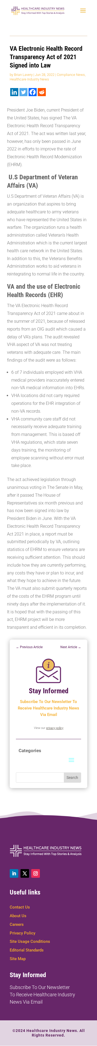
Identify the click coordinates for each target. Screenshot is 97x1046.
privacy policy (54, 728)
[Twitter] (23, 92)
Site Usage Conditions (30, 941)
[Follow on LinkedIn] (14, 873)
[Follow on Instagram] (35, 873)
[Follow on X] (24, 873)
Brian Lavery (23, 75)
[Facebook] (33, 92)
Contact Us (20, 907)
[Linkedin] (14, 92)
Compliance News (71, 75)
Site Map (18, 958)
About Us (18, 915)
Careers (17, 924)
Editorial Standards (27, 950)
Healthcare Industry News (29, 79)
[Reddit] (42, 92)
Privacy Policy (22, 933)
